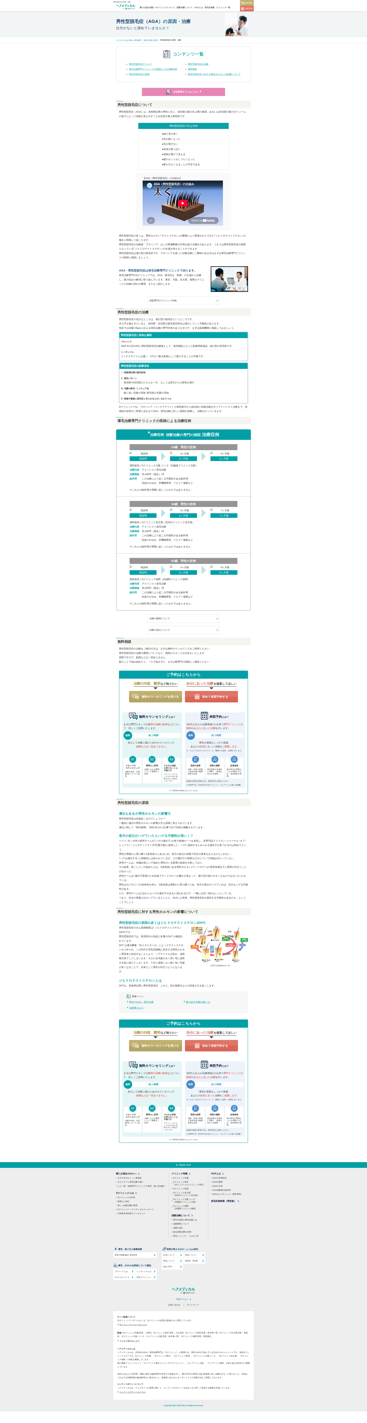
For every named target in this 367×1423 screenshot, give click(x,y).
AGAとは (198, 7)
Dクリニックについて (165, 7)
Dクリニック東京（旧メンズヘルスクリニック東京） (189, 1183)
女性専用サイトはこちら (185, 92)
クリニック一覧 (223, 7)
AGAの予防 (217, 1186)
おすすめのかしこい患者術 (130, 1178)
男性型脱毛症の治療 (198, 64)
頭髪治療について (185, 7)
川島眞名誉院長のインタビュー (132, 1213)
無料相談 (249, 3)
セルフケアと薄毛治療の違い (131, 1182)
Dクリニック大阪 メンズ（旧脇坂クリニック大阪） (185, 1200)
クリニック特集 (180, 1173)
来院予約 (249, 8)
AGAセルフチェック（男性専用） (227, 1194)
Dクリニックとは (125, 1193)
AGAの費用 (217, 1182)
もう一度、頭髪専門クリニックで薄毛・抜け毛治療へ (142, 1186)
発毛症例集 (210, 7)
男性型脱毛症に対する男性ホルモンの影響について (214, 74)
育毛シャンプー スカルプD (186, 1236)
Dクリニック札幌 (181, 1178)
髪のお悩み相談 (147, 7)
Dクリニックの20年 (126, 1197)
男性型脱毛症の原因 (139, 74)
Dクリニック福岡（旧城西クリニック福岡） (185, 1207)
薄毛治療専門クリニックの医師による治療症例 (153, 69)
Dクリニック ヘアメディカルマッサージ (136, 1209)
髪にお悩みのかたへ (126, 1173)
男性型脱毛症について (140, 64)
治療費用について (181, 1224)
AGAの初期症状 (219, 1178)
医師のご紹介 (124, 1201)
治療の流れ (178, 1228)
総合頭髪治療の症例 (182, 1232)
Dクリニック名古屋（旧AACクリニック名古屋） (186, 1193)
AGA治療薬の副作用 (221, 1190)
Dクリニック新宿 (181, 1188)
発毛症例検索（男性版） (223, 1201)
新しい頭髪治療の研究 (128, 1205)
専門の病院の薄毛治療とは (185, 1220)
